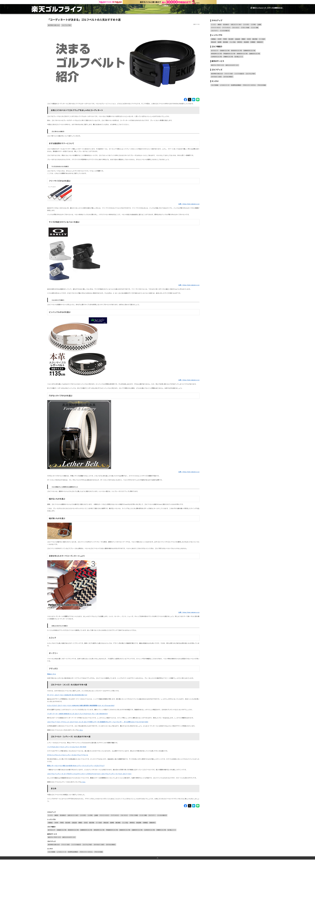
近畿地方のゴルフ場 (137, 830)
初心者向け (63, 815)
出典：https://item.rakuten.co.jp (188, 204)
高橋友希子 (152, 822)
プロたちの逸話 (98, 852)
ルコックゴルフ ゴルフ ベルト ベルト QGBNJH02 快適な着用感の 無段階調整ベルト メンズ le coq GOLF (80, 705)
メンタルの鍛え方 (162, 815)
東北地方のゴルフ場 (73, 830)
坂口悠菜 (67, 822)
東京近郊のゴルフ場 (99, 830)
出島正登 (74, 822)
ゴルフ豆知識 (51, 852)
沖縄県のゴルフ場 (161, 830)
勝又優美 (118, 822)
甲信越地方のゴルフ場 (112, 830)
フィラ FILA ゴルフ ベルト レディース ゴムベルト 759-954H (66, 747)
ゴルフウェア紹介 (66, 25)
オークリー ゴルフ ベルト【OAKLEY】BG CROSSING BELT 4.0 (67, 695)
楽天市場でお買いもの (54, 25)
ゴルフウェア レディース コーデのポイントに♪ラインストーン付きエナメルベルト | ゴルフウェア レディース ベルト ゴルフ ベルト (89, 774)
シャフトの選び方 (76, 844)
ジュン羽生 (125, 822)
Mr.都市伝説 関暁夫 (73, 852)
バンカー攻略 (143, 815)
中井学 (56, 822)
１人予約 (90, 815)
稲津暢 (112, 822)
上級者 (96, 815)
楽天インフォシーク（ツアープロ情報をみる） (268, 8)
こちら (80, 730)
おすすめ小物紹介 (110, 844)
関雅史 (80, 822)
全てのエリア (51, 830)
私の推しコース (172, 830)
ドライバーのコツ (104, 815)
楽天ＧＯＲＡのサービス (69, 837)
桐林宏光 (132, 822)
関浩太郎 (106, 822)
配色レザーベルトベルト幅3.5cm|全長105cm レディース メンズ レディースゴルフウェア (76, 765)
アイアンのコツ (115, 815)
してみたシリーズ (61, 852)
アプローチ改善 (134, 815)
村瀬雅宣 (145, 822)
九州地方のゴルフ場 (149, 830)
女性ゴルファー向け (73, 815)
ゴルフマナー (152, 815)
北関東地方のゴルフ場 (86, 830)
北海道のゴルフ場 (61, 830)
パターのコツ (124, 815)
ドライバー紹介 (66, 844)
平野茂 (61, 822)
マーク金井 (99, 822)
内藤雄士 (50, 822)
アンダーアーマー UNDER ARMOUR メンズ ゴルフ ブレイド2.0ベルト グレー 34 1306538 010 (77, 714)
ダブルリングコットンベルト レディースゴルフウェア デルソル (67, 755)
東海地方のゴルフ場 (125, 830)
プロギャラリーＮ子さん (86, 852)
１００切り (83, 815)
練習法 (56, 815)
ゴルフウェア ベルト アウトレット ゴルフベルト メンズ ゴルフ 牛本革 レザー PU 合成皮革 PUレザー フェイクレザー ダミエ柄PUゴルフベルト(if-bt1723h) (97, 722)
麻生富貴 (138, 822)
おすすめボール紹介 (99, 844)
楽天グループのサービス (54, 837)
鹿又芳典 (91, 822)
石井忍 (85, 822)
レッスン (50, 815)
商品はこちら (51, 674)
